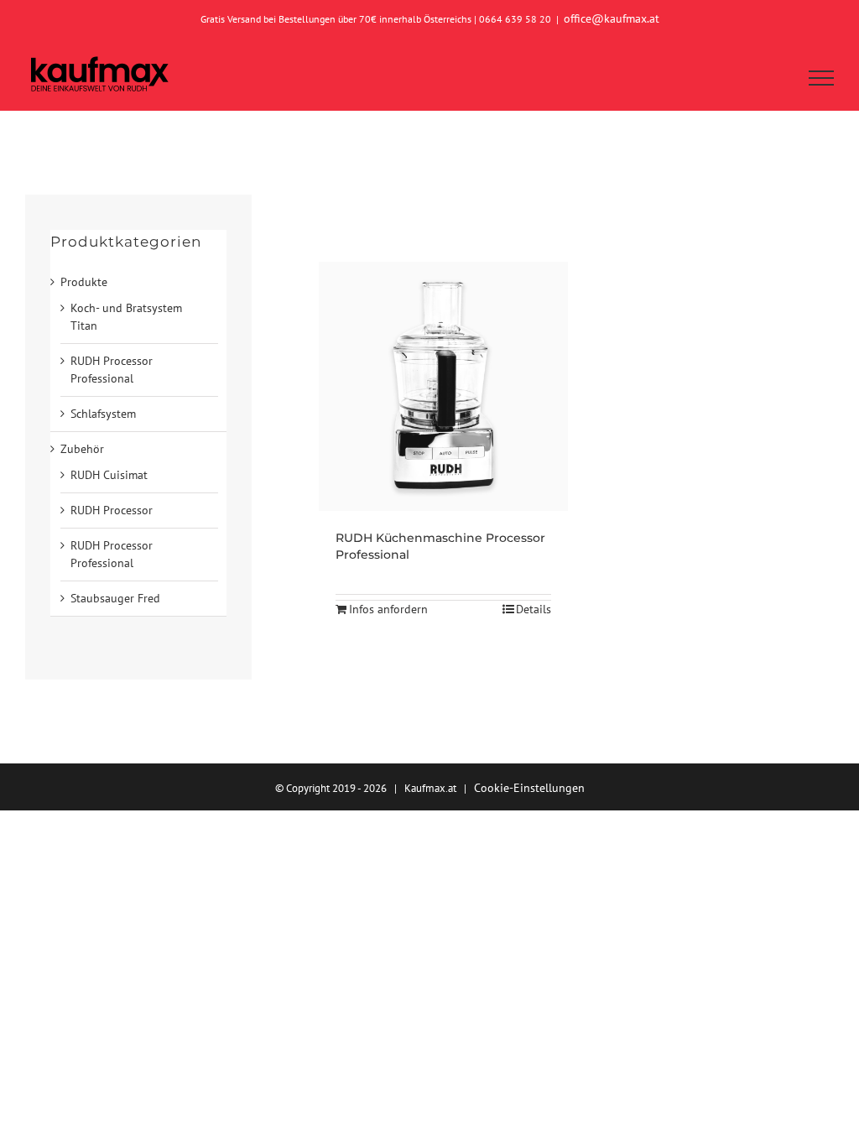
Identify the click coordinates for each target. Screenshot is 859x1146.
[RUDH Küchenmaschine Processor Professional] (443, 386)
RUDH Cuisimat (109, 474)
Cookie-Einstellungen (529, 787)
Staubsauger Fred (115, 598)
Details (533, 609)
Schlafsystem (103, 413)
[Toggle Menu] (822, 78)
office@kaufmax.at (611, 18)
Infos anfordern (388, 609)
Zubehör (82, 448)
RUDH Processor (111, 510)
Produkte (83, 281)
